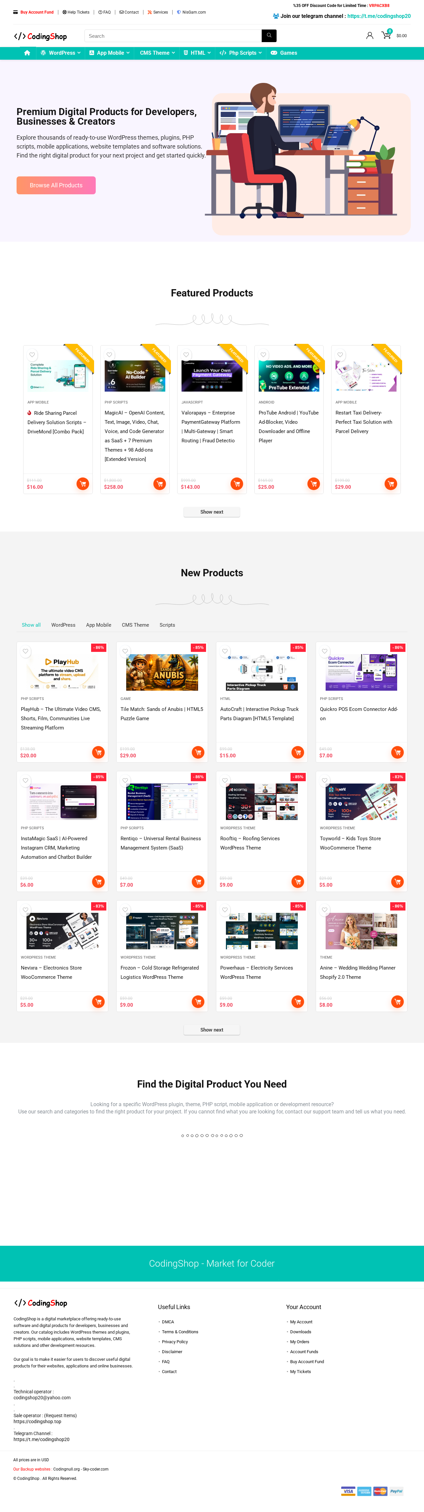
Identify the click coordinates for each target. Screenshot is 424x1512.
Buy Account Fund (307, 1361)
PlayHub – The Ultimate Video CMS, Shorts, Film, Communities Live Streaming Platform (61, 718)
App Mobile (110, 53)
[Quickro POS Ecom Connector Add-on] (361, 672)
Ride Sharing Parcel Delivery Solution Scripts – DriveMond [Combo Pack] (56, 422)
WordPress (61, 53)
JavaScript (192, 402)
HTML (197, 53)
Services (160, 12)
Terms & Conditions (180, 1331)
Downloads (300, 1331)
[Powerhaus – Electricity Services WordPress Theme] (261, 931)
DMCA (168, 1321)
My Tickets (300, 1371)
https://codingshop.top (37, 1421)
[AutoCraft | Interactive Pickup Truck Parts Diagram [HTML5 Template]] (261, 672)
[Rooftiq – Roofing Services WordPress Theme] (261, 802)
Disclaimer (172, 1351)
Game (126, 699)
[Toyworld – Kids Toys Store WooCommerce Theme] (361, 802)
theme (326, 957)
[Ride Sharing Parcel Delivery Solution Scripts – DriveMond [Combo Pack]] (57, 376)
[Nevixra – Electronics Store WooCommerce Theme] (62, 931)
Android (266, 402)
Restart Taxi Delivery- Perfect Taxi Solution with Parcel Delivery (364, 422)
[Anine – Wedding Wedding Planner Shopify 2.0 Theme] (361, 931)
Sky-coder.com (96, 1469)
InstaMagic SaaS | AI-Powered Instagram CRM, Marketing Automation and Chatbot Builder (56, 848)
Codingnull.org (66, 1469)
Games (288, 53)
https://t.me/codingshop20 (379, 16)
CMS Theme (155, 53)
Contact (131, 12)
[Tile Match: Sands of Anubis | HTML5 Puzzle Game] (162, 672)
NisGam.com (194, 12)
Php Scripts (242, 53)
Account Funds (304, 1351)
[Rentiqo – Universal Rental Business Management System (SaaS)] (162, 802)
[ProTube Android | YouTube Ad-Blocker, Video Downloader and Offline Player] (289, 376)
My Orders (299, 1341)
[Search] (269, 36)
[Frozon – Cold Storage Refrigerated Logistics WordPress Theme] (162, 931)
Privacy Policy (175, 1341)
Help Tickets (78, 12)
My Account (301, 1321)
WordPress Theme (237, 828)
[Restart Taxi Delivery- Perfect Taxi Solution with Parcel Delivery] (366, 376)
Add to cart (83, 483)
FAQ (106, 12)
